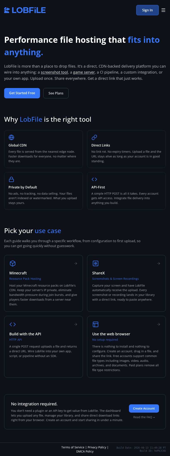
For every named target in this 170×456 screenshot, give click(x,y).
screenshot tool (54, 72)
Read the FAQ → (144, 417)
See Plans (56, 93)
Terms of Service (72, 447)
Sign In (147, 10)
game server (84, 72)
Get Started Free (22, 93)
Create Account (144, 408)
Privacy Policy (97, 447)
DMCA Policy (85, 451)
